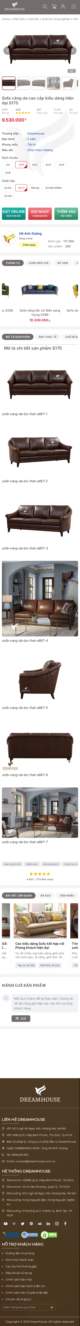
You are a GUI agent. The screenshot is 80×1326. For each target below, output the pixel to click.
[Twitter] (22, 1224)
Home (5, 19)
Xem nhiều (67, 895)
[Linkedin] (48, 1224)
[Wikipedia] (14, 1224)
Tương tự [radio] (13, 263)
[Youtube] (5, 1224)
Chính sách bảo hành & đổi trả (25, 1286)
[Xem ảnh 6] (68, 83)
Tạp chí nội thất (26, 965)
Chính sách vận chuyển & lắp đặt (27, 1292)
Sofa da (33, 19)
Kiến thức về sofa (50, 965)
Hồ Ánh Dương (30, 233)
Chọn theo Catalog (40, 150)
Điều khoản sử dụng (19, 1273)
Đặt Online (14, 213)
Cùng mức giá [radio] (39, 263)
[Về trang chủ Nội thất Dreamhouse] (14, 6)
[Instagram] (57, 1224)
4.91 (18, 109)
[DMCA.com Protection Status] (50, 1235)
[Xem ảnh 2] (8, 83)
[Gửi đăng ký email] (51, 1307)
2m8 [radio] (7, 172)
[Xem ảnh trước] (7, 50)
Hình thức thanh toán (20, 1259)
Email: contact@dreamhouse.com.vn (31, 1161)
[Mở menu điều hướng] (75, 6)
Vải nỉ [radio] (21, 187)
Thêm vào (66, 213)
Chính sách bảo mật (19, 1279)
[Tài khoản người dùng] (63, 6)
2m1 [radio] (21, 164)
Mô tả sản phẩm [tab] (18, 336)
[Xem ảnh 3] (23, 83)
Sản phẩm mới (13, 864)
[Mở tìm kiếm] (45, 6)
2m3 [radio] (48, 164)
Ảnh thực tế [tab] (47, 336)
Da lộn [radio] (8, 195)
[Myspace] (40, 1224)
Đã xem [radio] (62, 263)
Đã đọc (46, 895)
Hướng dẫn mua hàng (20, 1253)
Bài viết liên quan (19, 895)
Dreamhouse (36, 133)
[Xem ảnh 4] (38, 83)
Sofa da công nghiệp (56, 19)
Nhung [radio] (35, 187)
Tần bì (32, 144)
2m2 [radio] (34, 164)
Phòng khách (51, 864)
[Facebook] (65, 1224)
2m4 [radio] (61, 164)
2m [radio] (8, 164)
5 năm (32, 139)
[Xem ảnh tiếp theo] (72, 50)
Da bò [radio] (7, 187)
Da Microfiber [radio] (53, 187)
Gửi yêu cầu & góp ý (18, 1299)
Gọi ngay (40, 213)
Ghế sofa (19, 19)
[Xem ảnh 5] (53, 83)
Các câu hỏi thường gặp (21, 1266)
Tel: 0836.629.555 (17, 1154)
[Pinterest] (31, 1224)
